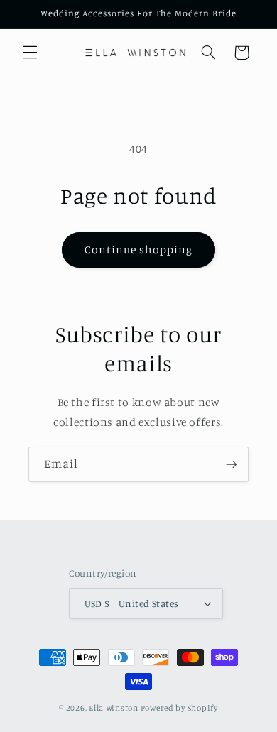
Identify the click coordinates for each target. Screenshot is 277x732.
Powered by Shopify (179, 708)
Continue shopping (139, 249)
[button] (29, 52)
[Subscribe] (231, 464)
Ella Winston (113, 708)
